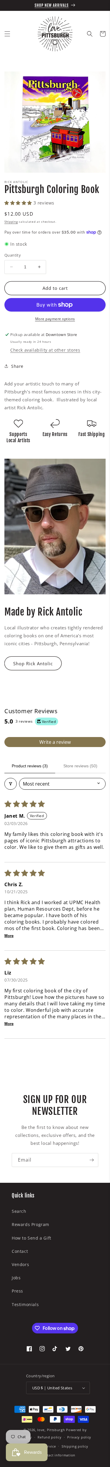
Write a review (55, 742)
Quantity (12, 255)
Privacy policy (79, 1437)
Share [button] (17, 366)
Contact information (57, 1455)
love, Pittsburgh (51, 1430)
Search (19, 1211)
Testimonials (25, 1304)
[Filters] (10, 784)
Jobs (16, 1277)
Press (17, 1291)
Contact (20, 1251)
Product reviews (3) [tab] (30, 766)
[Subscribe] (91, 1160)
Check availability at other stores (45, 350)
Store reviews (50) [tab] (80, 766)
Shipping (11, 221)
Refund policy (49, 1437)
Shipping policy (75, 1446)
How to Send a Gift (31, 1238)
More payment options (55, 318)
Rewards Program (30, 1224)
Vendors (20, 1264)
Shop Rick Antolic (33, 663)
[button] (7, 33)
